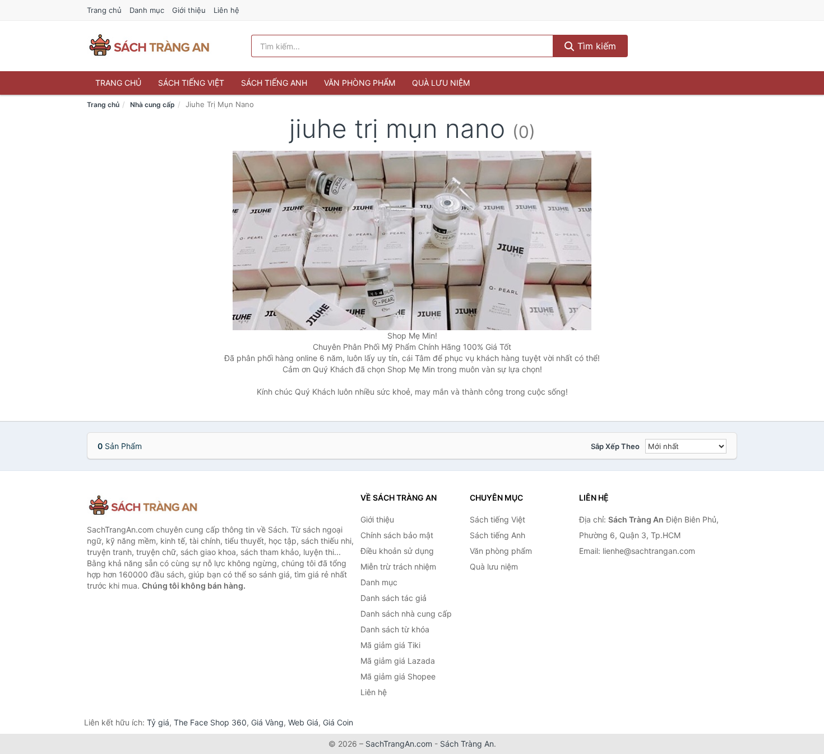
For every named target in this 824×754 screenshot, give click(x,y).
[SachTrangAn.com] (149, 46)
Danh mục (146, 10)
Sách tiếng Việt (191, 82)
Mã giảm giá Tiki (390, 645)
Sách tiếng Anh (274, 82)
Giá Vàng (267, 722)
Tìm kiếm (595, 46)
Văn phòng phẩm (359, 82)
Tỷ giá (158, 722)
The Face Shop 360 (210, 722)
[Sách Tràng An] (143, 506)
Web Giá (303, 722)
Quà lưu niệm (441, 82)
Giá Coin (338, 722)
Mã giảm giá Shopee (398, 676)
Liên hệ (226, 10)
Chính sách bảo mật (396, 535)
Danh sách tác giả (393, 598)
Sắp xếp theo (615, 446)
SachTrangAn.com (398, 743)
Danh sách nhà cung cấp (406, 613)
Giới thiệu (189, 10)
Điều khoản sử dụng (397, 551)
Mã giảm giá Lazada (397, 660)
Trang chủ (104, 10)
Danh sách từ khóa (394, 629)
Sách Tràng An (467, 743)
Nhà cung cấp (152, 104)
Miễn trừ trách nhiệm (398, 566)
